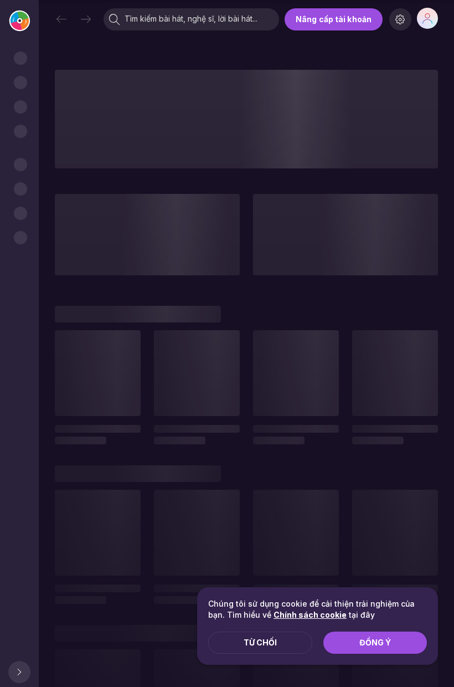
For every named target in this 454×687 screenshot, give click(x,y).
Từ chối (260, 642)
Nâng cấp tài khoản (334, 19)
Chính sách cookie (310, 614)
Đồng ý (375, 642)
